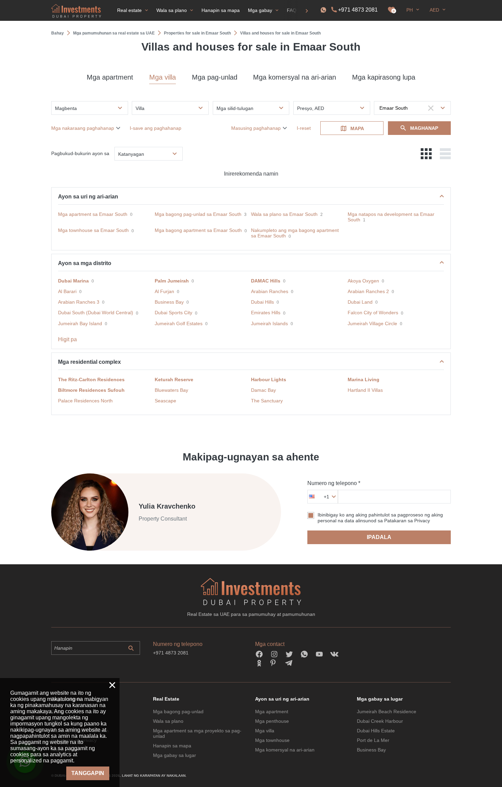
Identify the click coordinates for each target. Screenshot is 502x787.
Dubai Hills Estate (376, 730)
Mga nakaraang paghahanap (82, 128)
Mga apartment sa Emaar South (92, 214)
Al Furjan (164, 291)
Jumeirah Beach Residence (386, 711)
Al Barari (67, 291)
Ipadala (379, 537)
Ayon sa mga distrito (84, 263)
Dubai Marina (73, 281)
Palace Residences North (85, 400)
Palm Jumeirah (172, 281)
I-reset (304, 128)
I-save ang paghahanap (155, 128)
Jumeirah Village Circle (372, 323)
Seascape (165, 400)
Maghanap (424, 128)
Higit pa (67, 339)
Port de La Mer (373, 740)
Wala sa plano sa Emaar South (284, 214)
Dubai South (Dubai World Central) (95, 312)
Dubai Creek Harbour (380, 721)
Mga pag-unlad (214, 77)
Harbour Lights (268, 379)
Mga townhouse (272, 740)
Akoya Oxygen (363, 281)
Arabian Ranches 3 (78, 302)
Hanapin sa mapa (172, 745)
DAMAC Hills (265, 281)
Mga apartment (110, 77)
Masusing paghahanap (256, 128)
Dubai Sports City (173, 312)
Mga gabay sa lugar (174, 755)
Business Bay (169, 302)
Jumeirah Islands (269, 323)
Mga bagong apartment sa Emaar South (198, 230)
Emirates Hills (265, 312)
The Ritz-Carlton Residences (91, 379)
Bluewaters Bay (171, 390)
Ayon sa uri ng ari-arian (88, 196)
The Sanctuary (267, 400)
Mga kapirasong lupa (383, 77)
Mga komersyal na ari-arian (294, 77)
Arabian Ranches (269, 291)
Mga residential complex (89, 362)
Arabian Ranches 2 (368, 291)
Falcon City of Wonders (373, 312)
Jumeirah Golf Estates (179, 323)
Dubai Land (360, 302)
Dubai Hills (262, 302)
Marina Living (363, 379)
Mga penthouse (272, 721)
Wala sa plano (168, 721)
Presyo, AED (310, 108)
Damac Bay (263, 390)
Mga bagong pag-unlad (178, 711)
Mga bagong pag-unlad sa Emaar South (198, 214)
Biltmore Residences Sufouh (91, 390)
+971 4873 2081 (358, 10)
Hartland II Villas (365, 390)
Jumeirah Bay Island (80, 323)
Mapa (357, 128)
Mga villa (162, 77)
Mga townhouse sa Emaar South (93, 230)
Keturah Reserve (174, 379)
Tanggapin (87, 773)
